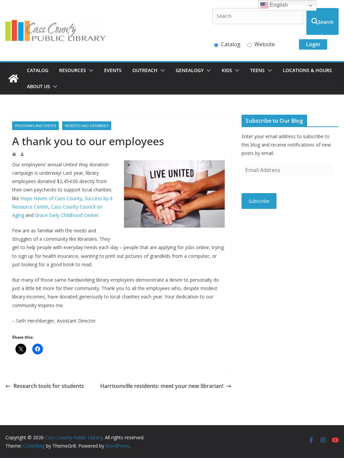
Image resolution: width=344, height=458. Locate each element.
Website (264, 44)
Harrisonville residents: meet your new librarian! (161, 386)
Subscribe (259, 201)
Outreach (145, 70)
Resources (72, 70)
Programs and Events (35, 125)
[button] (89, 70)
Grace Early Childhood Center (66, 215)
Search (326, 22)
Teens (257, 70)
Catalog (231, 44)
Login (313, 44)
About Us (38, 86)
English (278, 5)
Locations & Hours (307, 70)
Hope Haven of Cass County (51, 198)
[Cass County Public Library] (13, 78)
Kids (227, 70)
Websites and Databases (87, 125)
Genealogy (190, 70)
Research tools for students (48, 386)
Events (113, 70)
